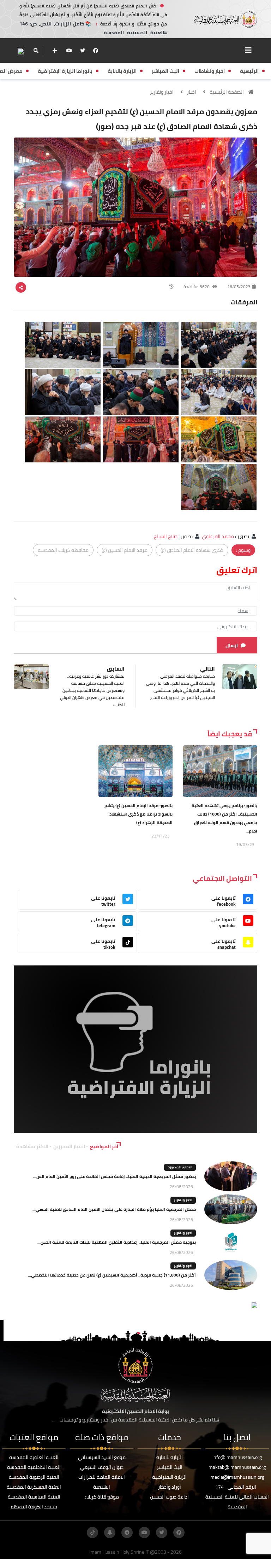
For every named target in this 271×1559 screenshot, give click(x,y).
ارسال (231, 645)
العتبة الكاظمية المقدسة (34, 1467)
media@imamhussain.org (237, 1477)
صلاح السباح (165, 536)
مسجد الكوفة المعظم (34, 1506)
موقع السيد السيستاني (102, 1457)
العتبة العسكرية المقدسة (34, 1486)
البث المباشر (169, 1467)
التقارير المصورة (180, 1167)
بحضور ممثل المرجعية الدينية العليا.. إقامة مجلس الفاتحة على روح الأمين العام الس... (114, 1176)
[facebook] (96, 50)
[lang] (21, 50)
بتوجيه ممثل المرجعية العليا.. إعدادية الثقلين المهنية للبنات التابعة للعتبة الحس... (116, 1242)
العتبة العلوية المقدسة (34, 1457)
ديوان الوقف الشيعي (102, 1467)
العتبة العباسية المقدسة (34, 1496)
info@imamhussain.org (237, 1457)
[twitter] (83, 50)
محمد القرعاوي (218, 536)
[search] (36, 50)
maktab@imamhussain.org (237, 1467)
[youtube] (69, 50)
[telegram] (127, 1532)
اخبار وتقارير (162, 92)
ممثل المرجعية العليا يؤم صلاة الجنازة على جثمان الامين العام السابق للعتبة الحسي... (114, 1209)
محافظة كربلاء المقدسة (63, 550)
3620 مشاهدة (197, 286)
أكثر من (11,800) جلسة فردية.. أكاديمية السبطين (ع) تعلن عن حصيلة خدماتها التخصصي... (112, 1275)
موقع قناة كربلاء (101, 1496)
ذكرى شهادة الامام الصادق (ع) (192, 550)
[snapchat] (109, 1532)
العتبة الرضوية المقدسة (34, 1477)
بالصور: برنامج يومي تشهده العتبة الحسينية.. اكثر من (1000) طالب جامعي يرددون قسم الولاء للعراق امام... (224, 818)
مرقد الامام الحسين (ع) (124, 550)
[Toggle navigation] (248, 50)
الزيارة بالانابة (169, 1457)
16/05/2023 (239, 286)
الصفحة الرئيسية (227, 92)
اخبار (191, 92)
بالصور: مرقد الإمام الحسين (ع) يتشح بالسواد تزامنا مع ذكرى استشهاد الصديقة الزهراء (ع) (138, 814)
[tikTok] (92, 1532)
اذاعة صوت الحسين (169, 1496)
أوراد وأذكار (169, 1486)
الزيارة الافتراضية (169, 1477)
